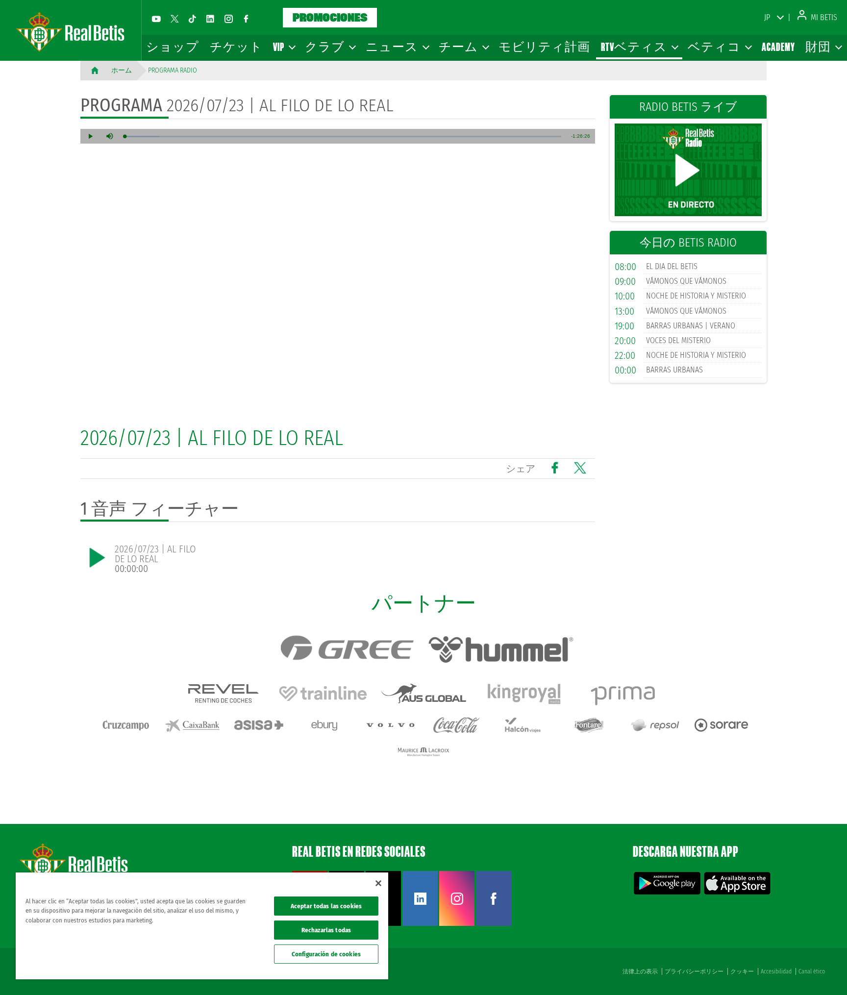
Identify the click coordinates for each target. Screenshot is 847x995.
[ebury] (324, 725)
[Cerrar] (378, 883)
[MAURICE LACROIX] (423, 752)
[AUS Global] (423, 693)
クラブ (325, 47)
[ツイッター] (174, 19)
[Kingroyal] (524, 693)
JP (767, 17)
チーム (459, 47)
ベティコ (715, 47)
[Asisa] (258, 725)
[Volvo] (390, 725)
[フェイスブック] (246, 19)
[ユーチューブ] (156, 19)
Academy (778, 47)
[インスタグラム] (228, 19)
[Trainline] (323, 693)
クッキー (742, 971)
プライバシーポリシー (694, 971)
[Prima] (624, 693)
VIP (279, 47)
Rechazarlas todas (326, 930)
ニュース (393, 47)
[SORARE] (721, 725)
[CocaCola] (456, 725)
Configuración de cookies (326, 954)
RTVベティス (635, 47)
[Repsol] (655, 725)
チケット (236, 47)
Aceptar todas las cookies (326, 906)
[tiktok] (192, 19)
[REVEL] (222, 693)
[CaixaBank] (192, 725)
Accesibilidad (776, 971)
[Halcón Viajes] (523, 725)
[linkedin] (210, 19)
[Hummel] (500, 649)
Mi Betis (823, 17)
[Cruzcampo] (126, 725)
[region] (202, 925)
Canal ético (811, 971)
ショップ (172, 47)
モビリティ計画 (544, 47)
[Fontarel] (589, 725)
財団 (818, 47)
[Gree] (346, 649)
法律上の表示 (640, 971)
